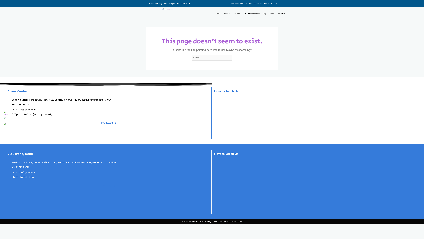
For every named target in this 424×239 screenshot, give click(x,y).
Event (272, 14)
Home (218, 14)
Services (237, 14)
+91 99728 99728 (270, 3)
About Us (227, 14)
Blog (264, 14)
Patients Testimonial (252, 14)
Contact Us (281, 14)
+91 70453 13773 (183, 3)
